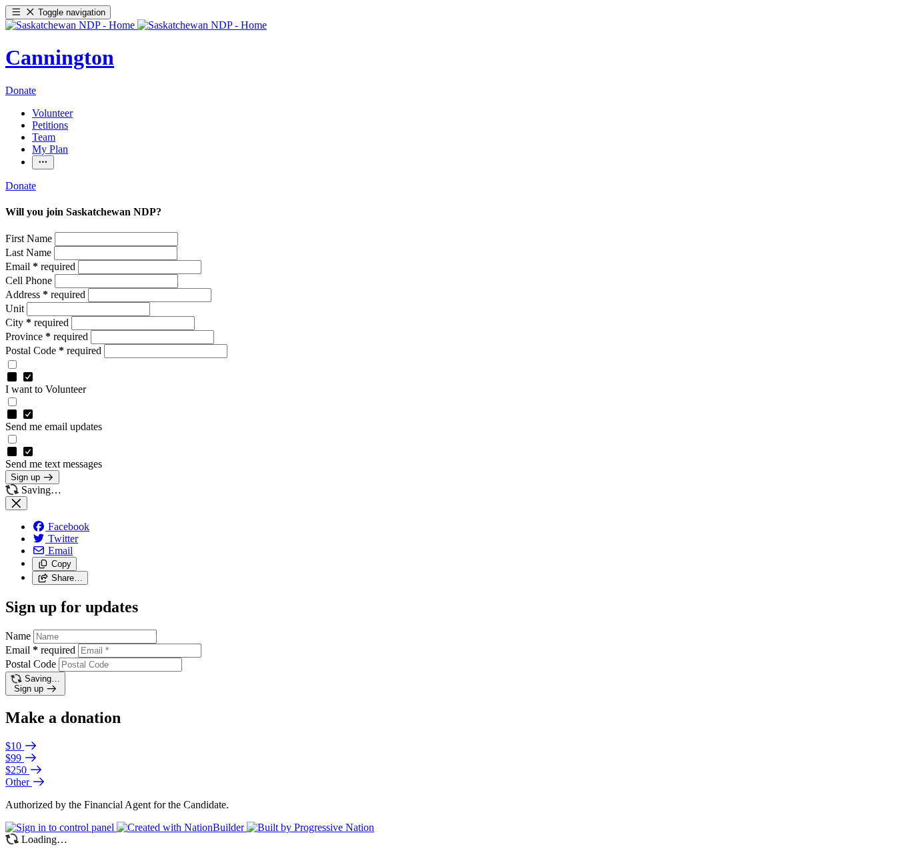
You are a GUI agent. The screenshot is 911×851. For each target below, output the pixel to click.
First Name (30, 238)
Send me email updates (53, 426)
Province (46, 336)
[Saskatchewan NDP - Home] (136, 25)
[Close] (16, 503)
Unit (16, 308)
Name (18, 636)
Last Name (29, 252)
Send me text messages (53, 464)
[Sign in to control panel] (61, 827)
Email (40, 266)
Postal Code (53, 350)
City (37, 322)
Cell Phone (30, 280)
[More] (43, 162)
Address (45, 294)
